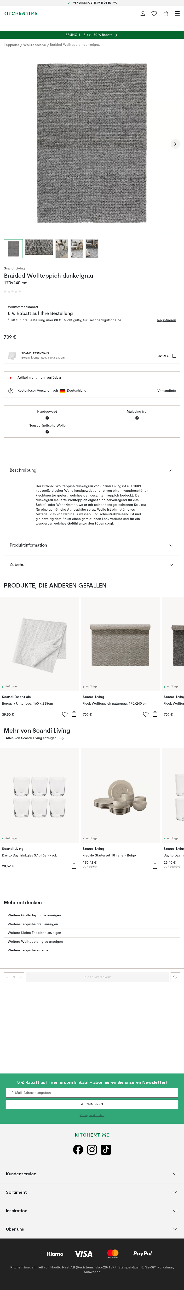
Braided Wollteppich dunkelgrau (75, 44)
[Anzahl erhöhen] (20, 977)
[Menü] (177, 13)
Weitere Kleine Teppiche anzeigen (34, 933)
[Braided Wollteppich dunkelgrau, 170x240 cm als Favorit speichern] (175, 977)
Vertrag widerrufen (92, 1115)
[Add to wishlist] (65, 714)
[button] (12, 291)
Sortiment (16, 1192)
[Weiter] (175, 144)
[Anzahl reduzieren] (7, 977)
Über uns (15, 1229)
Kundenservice (21, 1173)
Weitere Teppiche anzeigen (29, 950)
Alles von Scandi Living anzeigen (31, 738)
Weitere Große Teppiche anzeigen (34, 915)
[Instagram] (92, 1149)
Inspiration (16, 1210)
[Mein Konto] (143, 13)
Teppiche (11, 45)
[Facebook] (78, 1149)
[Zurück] (8, 144)
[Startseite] (20, 13)
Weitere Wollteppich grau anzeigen (35, 941)
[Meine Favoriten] (154, 13)
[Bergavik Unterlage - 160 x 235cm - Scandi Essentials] (11, 356)
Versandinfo (166, 391)
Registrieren (166, 320)
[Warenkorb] (166, 13)
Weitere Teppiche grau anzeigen (33, 924)
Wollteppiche (34, 45)
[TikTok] (106, 1149)
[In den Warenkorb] (74, 714)
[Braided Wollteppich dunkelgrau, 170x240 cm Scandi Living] (92, 143)
